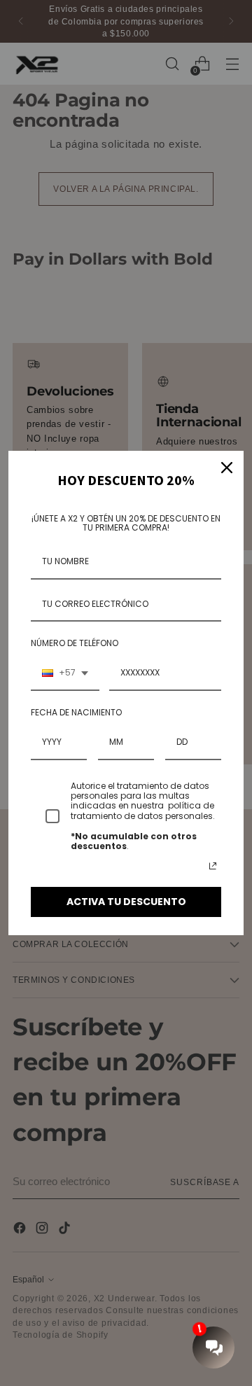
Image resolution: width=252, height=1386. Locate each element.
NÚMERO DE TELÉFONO (74, 643)
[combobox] (65, 673)
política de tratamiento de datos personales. (144, 810)
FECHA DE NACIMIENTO (76, 712)
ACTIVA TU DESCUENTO (126, 902)
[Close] (227, 467)
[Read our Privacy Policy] (212, 866)
